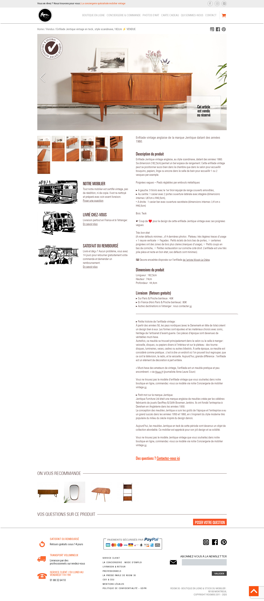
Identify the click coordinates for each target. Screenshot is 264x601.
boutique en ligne (93, 15)
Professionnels (112, 571)
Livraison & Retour (114, 566)
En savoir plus (90, 224)
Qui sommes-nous (192, 15)
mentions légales (113, 584)
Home (40, 29)
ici (191, 306)
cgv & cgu (108, 579)
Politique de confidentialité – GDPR (124, 588)
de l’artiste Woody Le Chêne (196, 260)
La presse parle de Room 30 (119, 575)
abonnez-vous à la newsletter (203, 556)
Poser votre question (210, 522)
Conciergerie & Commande (124, 15)
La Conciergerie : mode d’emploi (122, 562)
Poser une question (93, 200)
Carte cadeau (170, 15)
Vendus (50, 29)
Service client (111, 558)
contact (210, 15)
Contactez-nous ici (168, 458)
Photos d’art (151, 15)
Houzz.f (158, 372)
